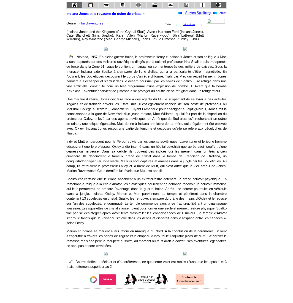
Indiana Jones (189, 24)
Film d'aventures (91, 23)
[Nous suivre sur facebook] (138, 294)
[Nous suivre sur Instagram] (155, 294)
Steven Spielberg (198, 13)
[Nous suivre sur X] (146, 294)
